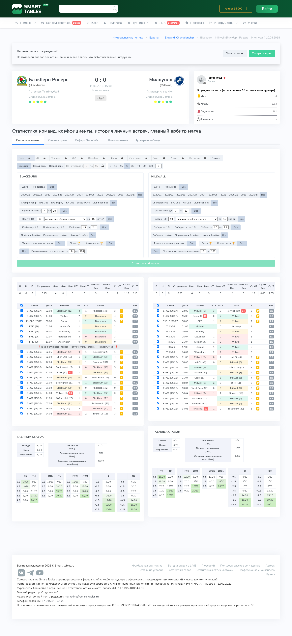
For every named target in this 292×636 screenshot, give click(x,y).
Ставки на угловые (151, 570)
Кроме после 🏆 (94, 243)
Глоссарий (208, 566)
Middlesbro (100, 310)
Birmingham (64, 382)
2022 (47, 194)
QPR (199, 321)
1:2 (135, 321)
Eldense (200, 347)
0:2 (135, 331)
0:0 (135, 341)
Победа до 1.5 (30, 227)
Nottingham (64, 336)
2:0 (271, 367)
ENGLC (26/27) (34, 321)
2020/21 (25, 194)
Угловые (56, 158)
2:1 (135, 310)
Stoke (64, 372)
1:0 (135, 398)
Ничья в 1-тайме (79, 235)
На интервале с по (79, 166)
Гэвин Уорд (215, 78)
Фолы (113, 158)
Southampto (64, 367)
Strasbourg (64, 331)
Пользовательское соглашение (240, 566)
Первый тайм (39, 166)
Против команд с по (36, 210)
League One (83, 202)
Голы (21, 158)
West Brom (100, 377)
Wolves (64, 316)
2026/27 (130, 194)
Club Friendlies (100, 202)
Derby (64, 408)
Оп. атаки (194, 158)
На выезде (39, 186)
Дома (25, 186)
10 (115, 166)
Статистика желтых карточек (215, 570)
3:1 (135, 408)
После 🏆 (75, 243)
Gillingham (200, 341)
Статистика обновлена (146, 263)
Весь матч (23, 166)
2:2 (135, 316)
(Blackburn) (37, 85)
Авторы (270, 566)
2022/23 (57, 194)
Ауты (156, 158)
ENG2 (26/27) (34, 310)
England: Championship (179, 38)
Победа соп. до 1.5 (53, 227)
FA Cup (70, 202)
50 (144, 166)
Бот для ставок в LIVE (182, 566)
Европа (154, 38)
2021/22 (37, 194)
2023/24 (69, 194)
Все (52, 186)
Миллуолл (160, 79)
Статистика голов (180, 570)
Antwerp (236, 326)
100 (151, 166)
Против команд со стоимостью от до (55, 251)
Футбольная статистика (128, 38)
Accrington (64, 341)
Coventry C (100, 362)
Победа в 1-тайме (31, 235)
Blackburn (64, 310)
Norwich (235, 310)
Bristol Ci (100, 413)
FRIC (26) (34, 326)
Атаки (174, 158)
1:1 (135, 326)
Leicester (100, 352)
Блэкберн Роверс (48, 79)
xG (38, 158)
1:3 (135, 357)
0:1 (135, 352)
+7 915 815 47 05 (53, 601)
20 (127, 166)
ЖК (74, 158)
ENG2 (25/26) (34, 352)
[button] (246, 9)
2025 (100, 194)
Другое (216, 158)
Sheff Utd (64, 356)
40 (138, 166)
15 (121, 166)
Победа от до (80, 227)
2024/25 (90, 194)
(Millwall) (166, 85)
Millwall (64, 393)
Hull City (236, 357)
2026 (120, 194)
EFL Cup (43, 202)
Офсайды (93, 158)
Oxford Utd (64, 398)
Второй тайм (56, 166)
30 (132, 166)
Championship (29, 202)
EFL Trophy (57, 202)
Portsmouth (100, 403)
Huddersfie (64, 326)
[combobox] (88, 9)
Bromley (199, 331)
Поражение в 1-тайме (55, 235)
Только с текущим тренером (37, 243)
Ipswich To (199, 403)
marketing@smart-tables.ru (82, 596)
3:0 (135, 336)
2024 (80, 194)
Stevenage (199, 336)
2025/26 (110, 194)
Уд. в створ (135, 158)
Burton (64, 321)
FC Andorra (200, 352)
